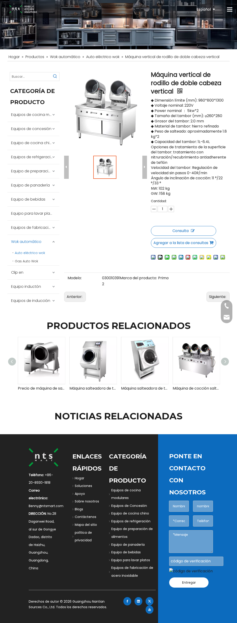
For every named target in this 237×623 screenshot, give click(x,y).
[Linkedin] (138, 601)
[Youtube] (149, 609)
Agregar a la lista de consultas (180, 242)
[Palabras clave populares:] (55, 76)
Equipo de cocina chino (32, 143)
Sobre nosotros (87, 501)
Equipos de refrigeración (33, 157)
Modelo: (75, 278)
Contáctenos (85, 517)
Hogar (79, 478)
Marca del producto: (138, 278)
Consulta (180, 230)
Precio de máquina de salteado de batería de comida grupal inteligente (41, 388)
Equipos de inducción (30, 300)
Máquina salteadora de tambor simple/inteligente (92, 388)
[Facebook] (127, 601)
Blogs (79, 509)
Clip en (17, 272)
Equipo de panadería (30, 185)
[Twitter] (149, 601)
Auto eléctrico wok (30, 253)
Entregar (189, 582)
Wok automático (26, 241)
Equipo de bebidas (28, 199)
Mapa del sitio (86, 524)
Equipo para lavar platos (33, 213)
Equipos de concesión (31, 128)
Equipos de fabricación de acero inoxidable (35, 227)
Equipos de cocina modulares (35, 114)
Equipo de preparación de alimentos (35, 171)
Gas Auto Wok (26, 261)
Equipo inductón (26, 286)
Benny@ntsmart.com (46, 506)
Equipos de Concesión (129, 505)
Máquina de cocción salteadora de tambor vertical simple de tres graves (196, 388)
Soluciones (83, 486)
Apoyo (80, 493)
